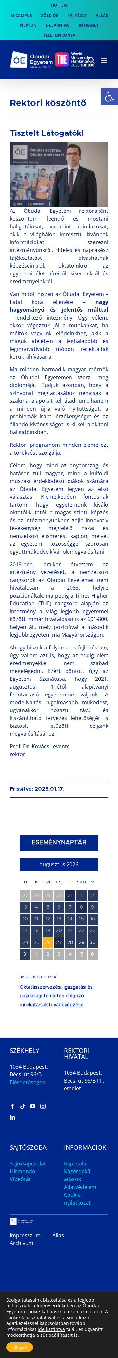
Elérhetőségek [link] (27, 1082)
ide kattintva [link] (51, 1329)
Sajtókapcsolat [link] (28, 1163)
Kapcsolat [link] (76, 1163)
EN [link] (64, 5)
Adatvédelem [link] (80, 1187)
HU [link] (54, 5)
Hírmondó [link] (22, 1171)
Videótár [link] (20, 1179)
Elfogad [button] (20, 1347)
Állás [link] (58, 1235)
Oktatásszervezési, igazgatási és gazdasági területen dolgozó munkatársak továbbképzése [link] (56, 996)
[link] (109, 96)
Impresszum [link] (25, 1235)
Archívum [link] (21, 1243)
